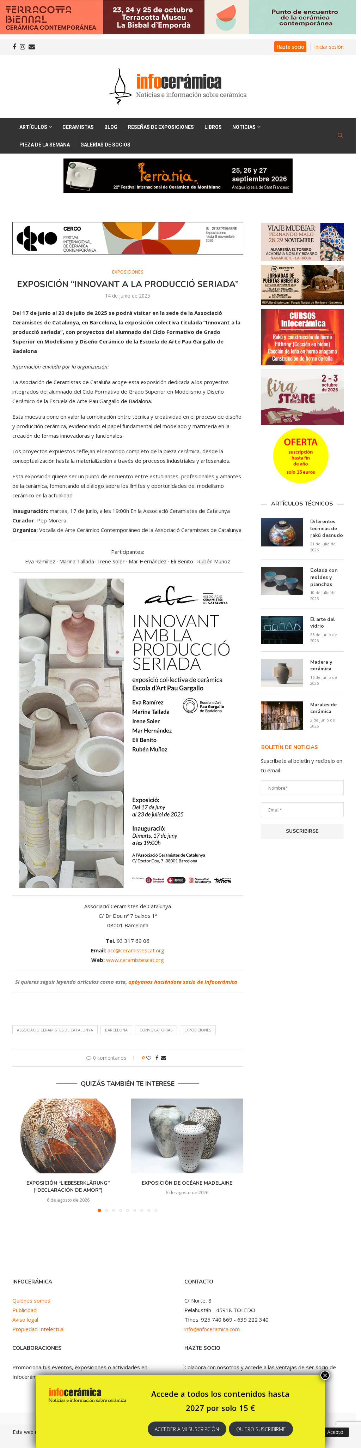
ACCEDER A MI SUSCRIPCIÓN (187, 1429)
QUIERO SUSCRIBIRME (261, 1429)
